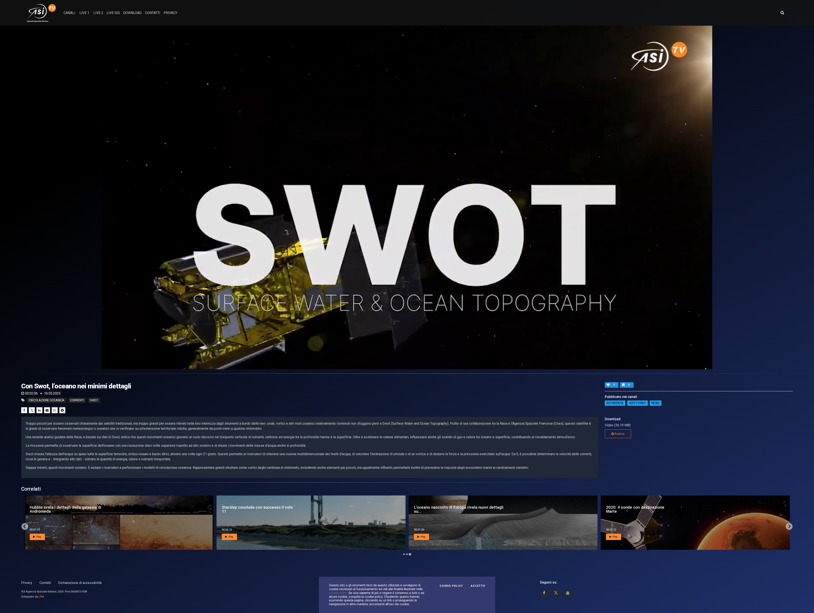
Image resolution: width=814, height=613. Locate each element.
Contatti (45, 583)
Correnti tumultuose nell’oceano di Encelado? (253, 509)
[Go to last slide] (24, 526)
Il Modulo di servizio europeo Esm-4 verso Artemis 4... (652, 509)
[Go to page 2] (407, 554)
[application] (407, 197)
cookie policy (338, 593)
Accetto (478, 586)
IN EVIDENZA (614, 403)
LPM (41, 596)
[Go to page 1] (404, 554)
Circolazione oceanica (46, 400)
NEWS (655, 403)
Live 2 (98, 13)
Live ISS (113, 13)
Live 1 (84, 13)
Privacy (26, 583)
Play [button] (38, 536)
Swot (94, 400)
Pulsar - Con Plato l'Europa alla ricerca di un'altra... (67, 509)
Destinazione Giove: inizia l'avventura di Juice (450, 509)
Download (132, 13)
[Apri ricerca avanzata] (782, 12)
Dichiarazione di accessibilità (80, 583)
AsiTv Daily (637, 403)
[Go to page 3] (410, 554)
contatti (152, 13)
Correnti (77, 400)
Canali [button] (69, 13)
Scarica (619, 433)
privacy (170, 13)
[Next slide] (789, 526)
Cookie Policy (451, 586)
